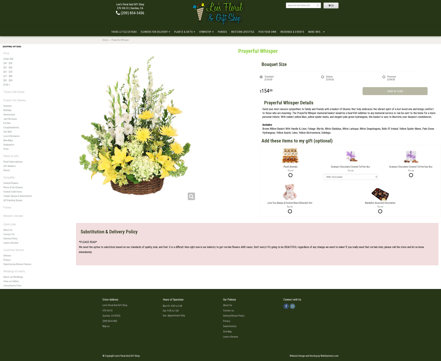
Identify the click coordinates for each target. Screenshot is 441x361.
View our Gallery (11, 281)
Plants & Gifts (183, 31)
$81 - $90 (7, 80)
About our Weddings (13, 277)
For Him (7, 123)
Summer (7, 106)
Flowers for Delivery (154, 31)
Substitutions (230, 326)
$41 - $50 (7, 63)
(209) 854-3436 (132, 13)
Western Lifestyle (242, 31)
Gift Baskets (9, 166)
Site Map (227, 331)
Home (105, 40)
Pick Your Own (267, 31)
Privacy (7, 260)
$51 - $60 (7, 67)
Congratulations (11, 127)
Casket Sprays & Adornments (17, 196)
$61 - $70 (7, 71)
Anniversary (9, 114)
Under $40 (8, 59)
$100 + (6, 84)
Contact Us (8, 234)
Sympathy (205, 31)
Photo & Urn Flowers (13, 187)
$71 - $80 (7, 76)
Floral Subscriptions (13, 161)
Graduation (8, 144)
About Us (7, 230)
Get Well (7, 131)
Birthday (7, 110)
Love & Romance (11, 136)
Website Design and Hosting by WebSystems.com (314, 355)
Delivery (7, 255)
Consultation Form (12, 285)
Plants (6, 170)
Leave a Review (10, 242)
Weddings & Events (292, 31)
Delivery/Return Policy (233, 315)
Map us (106, 326)
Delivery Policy (10, 238)
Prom (6, 149)
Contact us (228, 310)
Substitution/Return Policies (17, 264)
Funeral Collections (12, 191)
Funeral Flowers (10, 183)
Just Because (10, 118)
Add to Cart (395, 91)
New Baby (8, 140)
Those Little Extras (124, 31)
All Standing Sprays (12, 200)
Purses (222, 31)
